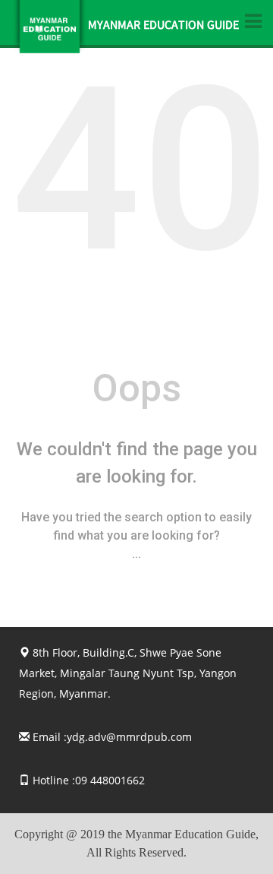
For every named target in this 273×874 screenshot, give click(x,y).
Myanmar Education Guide (163, 26)
